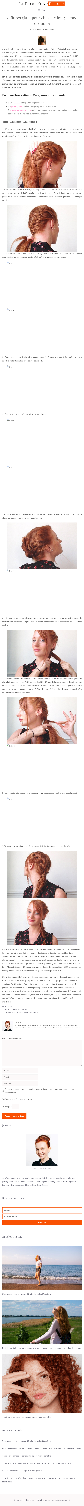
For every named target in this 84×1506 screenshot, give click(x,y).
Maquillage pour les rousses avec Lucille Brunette (21, 1012)
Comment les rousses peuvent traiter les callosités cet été (26, 1294)
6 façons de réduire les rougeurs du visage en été (23, 1470)
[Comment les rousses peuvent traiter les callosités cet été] (42, 1288)
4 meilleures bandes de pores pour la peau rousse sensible (26, 1417)
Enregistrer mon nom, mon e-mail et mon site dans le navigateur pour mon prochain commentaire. (39, 1091)
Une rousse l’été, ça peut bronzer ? (16, 1009)
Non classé (8, 1007)
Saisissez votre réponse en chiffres (17, 1099)
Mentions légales (43, 1500)
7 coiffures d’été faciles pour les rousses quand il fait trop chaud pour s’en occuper (37, 1463)
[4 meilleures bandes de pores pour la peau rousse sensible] (42, 1411)
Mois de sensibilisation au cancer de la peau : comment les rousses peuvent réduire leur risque (41, 1348)
